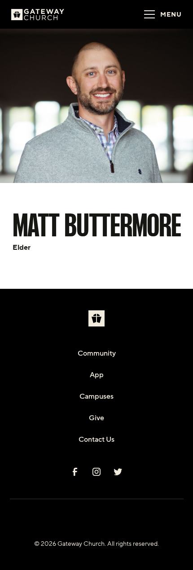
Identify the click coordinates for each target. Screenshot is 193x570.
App (97, 375)
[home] (49, 14)
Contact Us (96, 439)
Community (97, 353)
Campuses (96, 396)
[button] (160, 14)
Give (96, 418)
